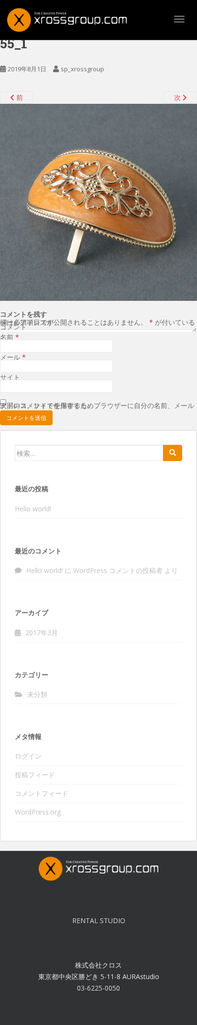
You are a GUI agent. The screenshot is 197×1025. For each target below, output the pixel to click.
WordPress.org (38, 811)
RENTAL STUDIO (98, 920)
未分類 (37, 694)
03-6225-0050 (98, 987)
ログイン (28, 755)
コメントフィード (41, 793)
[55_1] (98, 201)
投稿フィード (35, 774)
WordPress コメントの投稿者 (118, 570)
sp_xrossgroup (82, 69)
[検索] (172, 453)
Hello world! (33, 508)
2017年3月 (41, 632)
